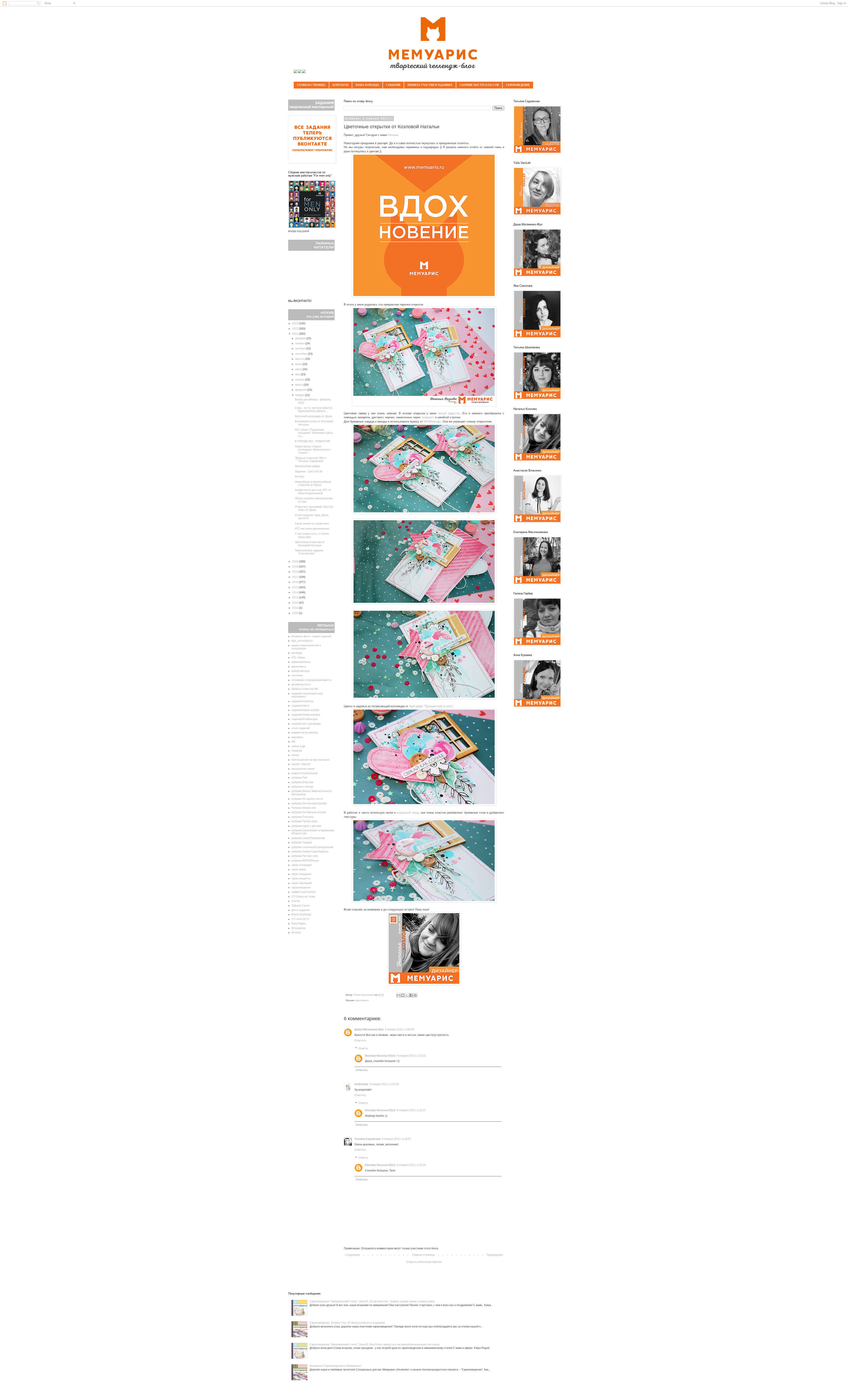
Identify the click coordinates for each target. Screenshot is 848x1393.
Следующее (352, 1254)
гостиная (297, 675)
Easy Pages (299, 923)
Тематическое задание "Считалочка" (309, 552)
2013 (295, 597)
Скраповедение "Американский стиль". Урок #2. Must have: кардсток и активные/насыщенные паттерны (375, 1344)
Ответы (363, 1048)
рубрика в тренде (302, 786)
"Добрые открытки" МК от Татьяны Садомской (311, 459)
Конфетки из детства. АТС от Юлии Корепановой (313, 491)
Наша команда (367, 85)
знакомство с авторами (306, 723)
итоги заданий (301, 728)
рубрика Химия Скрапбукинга (310, 851)
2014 (295, 592)
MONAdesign (432, 421)
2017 (295, 577)
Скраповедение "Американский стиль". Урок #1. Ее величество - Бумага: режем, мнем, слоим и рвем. (372, 1301)
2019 (295, 566)
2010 (295, 607)
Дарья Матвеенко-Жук (369, 1029)
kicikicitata (361, 1084)
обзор (295, 755)
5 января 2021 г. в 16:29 (384, 1084)
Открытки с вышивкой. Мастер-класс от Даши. (314, 508)
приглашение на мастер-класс (311, 759)
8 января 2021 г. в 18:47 (396, 1138)
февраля (301, 389)
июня (299, 369)
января (300, 395)
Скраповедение (518, 85)
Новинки (297, 750)
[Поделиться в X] (407, 995)
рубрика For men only (305, 856)
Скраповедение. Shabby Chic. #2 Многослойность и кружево (347, 1322)
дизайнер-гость (301, 684)
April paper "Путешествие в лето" (431, 706)
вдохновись (362, 1000)
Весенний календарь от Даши (313, 416)
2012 (295, 602)
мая (298, 374)
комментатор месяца (305, 732)
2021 (295, 333)
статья (296, 901)
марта (299, 384)
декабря (300, 338)
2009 (295, 613)
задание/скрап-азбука (305, 710)
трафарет (427, 417)
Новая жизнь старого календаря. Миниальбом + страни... (313, 449)
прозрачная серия (303, 768)
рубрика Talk (299, 777)
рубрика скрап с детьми (306, 826)
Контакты (340, 85)
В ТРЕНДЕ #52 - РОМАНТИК (312, 441)
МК (293, 741)
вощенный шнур (407, 812)
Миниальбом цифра (307, 466)
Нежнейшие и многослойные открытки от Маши (313, 483)
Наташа (393, 135)
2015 (295, 587)
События (393, 85)
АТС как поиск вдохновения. (312, 528)
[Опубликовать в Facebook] (411, 995)
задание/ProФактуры (305, 719)
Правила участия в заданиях (429, 85)
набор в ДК (298, 746)
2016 (295, 582)
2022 (295, 328)
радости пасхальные (305, 773)
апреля (300, 379)
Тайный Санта (301, 905)
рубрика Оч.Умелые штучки (309, 812)
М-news (299, 476)
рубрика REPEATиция (305, 860)
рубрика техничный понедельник (312, 847)
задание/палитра (302, 701)
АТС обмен (298, 657)
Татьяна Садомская (367, 1138)
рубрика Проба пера (304, 821)
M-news (296, 932)
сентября (301, 353)
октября (300, 348)
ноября (300, 343)
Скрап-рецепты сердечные (312, 523)
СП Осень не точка (303, 896)
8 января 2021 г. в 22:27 (411, 1110)
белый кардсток (449, 413)
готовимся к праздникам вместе (311, 680)
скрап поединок (301, 874)
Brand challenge (301, 914)
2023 (295, 323)
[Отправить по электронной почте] (398, 995)
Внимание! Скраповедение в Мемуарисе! (335, 1365)
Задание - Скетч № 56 (308, 471)
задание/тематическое (306, 714)
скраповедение (301, 887)
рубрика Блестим (302, 782)
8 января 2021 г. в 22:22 (411, 1055)
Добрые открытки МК (305, 688)
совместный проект (304, 891)
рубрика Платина (302, 816)
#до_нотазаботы (302, 640)
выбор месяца (300, 671)
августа (300, 358)
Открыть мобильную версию (424, 1261)
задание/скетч (300, 705)
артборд (297, 652)
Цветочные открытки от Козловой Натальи (310, 544)
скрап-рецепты (301, 878)
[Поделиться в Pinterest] (415, 995)
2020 (295, 561)
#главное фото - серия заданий (311, 636)
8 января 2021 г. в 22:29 (411, 1165)
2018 (295, 571)
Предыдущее (494, 1254)
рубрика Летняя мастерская (309, 803)
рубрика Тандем (302, 842)
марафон (297, 737)
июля (299, 364)
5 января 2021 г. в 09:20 (399, 1029)
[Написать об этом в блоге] (402, 995)
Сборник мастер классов (479, 85)
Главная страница (311, 85)
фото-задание (301, 910)
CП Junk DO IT (300, 919)
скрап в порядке (302, 865)
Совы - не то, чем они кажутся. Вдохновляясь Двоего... (314, 409)
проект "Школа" (301, 764)
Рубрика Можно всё (304, 807)
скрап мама (299, 869)
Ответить (360, 1040)
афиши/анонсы (301, 662)
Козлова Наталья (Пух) (380, 1055)
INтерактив (298, 928)
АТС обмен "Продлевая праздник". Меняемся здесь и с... (314, 433)
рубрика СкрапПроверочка (308, 838)
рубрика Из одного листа (307, 798)
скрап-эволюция (302, 883)
